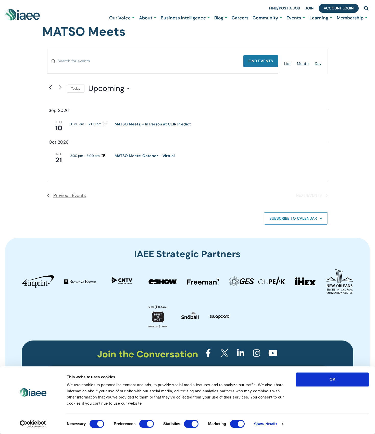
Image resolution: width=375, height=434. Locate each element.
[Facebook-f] (208, 353)
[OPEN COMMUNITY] (280, 18)
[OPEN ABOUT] (155, 18)
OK (332, 379)
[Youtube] (273, 353)
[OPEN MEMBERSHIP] (366, 18)
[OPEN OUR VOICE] (133, 18)
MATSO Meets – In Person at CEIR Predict (153, 124)
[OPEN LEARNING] (331, 18)
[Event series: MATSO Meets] (104, 124)
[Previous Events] (50, 87)
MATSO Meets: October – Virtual (145, 155)
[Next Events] (60, 87)
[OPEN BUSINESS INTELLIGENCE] (208, 18)
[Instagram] (256, 353)
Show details (265, 424)
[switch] (146, 424)
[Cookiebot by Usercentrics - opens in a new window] (33, 424)
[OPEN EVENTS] (303, 18)
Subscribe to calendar (293, 218)
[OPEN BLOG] (226, 18)
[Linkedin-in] (240, 353)
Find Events (260, 61)
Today (75, 88)
